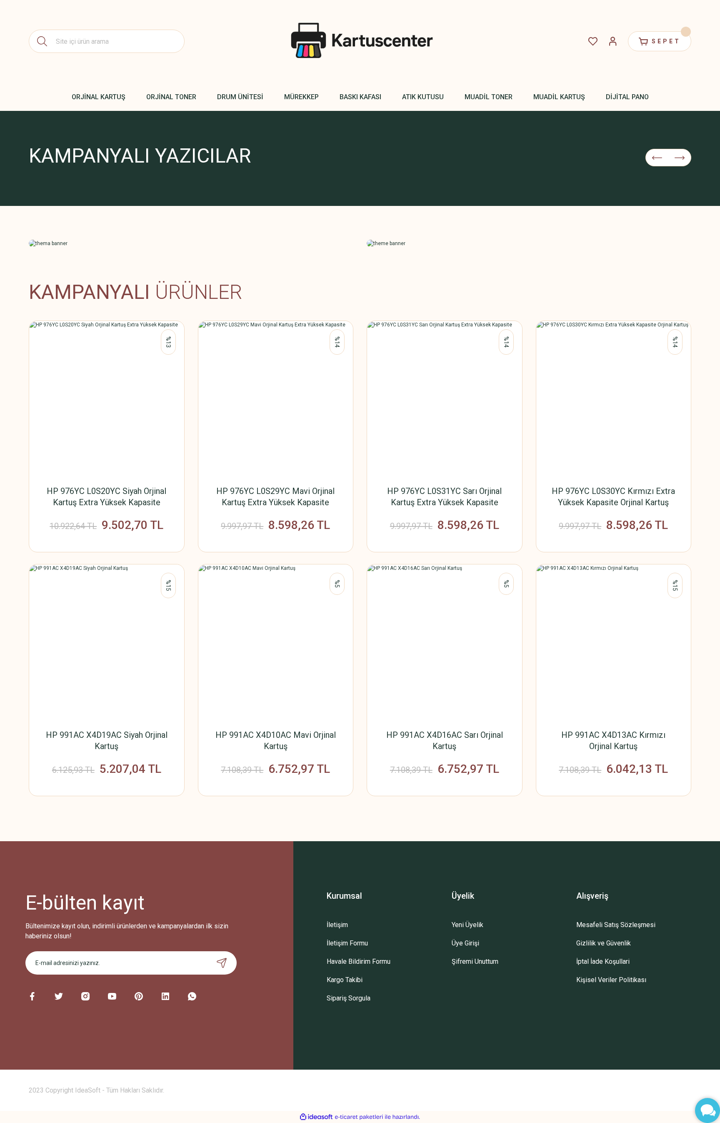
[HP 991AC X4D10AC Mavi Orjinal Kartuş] (275, 641)
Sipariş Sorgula (348, 998)
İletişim (337, 925)
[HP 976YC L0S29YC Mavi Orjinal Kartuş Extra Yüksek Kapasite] (275, 398)
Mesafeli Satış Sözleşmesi (615, 925)
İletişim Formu (347, 943)
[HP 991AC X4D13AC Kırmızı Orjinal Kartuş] (613, 641)
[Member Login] (613, 41)
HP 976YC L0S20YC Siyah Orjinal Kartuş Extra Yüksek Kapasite (106, 496)
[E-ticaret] (359, 1117)
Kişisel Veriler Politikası (611, 980)
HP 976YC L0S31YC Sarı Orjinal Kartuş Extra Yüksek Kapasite (444, 496)
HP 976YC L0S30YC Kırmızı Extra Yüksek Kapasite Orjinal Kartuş (613, 496)
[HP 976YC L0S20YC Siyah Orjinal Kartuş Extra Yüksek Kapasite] (106, 398)
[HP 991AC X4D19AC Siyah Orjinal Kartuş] (106, 641)
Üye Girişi (465, 943)
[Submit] (222, 963)
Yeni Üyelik (467, 925)
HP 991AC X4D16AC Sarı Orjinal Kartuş (444, 740)
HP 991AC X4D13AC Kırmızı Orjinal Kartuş (613, 740)
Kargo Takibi (344, 980)
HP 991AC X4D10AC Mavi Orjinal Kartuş (275, 740)
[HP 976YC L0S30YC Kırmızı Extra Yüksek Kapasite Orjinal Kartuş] (613, 398)
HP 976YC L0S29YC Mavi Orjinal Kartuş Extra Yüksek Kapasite (275, 496)
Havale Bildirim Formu (358, 961)
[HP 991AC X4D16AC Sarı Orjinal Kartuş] (444, 641)
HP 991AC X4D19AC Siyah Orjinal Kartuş (107, 740)
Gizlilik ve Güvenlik (603, 943)
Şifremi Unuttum (475, 961)
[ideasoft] (316, 1117)
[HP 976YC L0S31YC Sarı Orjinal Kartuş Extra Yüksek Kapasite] (444, 398)
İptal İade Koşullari (603, 961)
